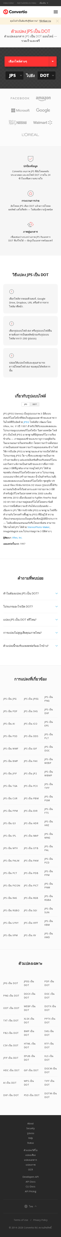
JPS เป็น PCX (31, 785)
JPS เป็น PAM (31, 860)
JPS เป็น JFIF (10, 773)
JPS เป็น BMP (10, 761)
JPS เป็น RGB (31, 897)
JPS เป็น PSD (10, 736)
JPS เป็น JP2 (30, 773)
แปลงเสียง (30, 1154)
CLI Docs (30, 1186)
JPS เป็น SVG (31, 711)
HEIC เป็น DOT (11, 1070)
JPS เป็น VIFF (31, 922)
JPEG (26, 422)
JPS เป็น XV (30, 935)
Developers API (30, 1176)
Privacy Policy (40, 1219)
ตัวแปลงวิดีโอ (30, 1150)
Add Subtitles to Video (26, 3)
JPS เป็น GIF (30, 748)
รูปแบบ (30, 1133)
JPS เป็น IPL (9, 835)
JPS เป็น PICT (31, 885)
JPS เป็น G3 (9, 823)
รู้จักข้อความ (45, 20)
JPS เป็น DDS (31, 736)
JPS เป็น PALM (11, 860)
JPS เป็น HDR (31, 823)
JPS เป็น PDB (31, 873)
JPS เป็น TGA (10, 785)
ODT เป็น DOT (11, 1008)
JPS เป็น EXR (31, 810)
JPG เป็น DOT (10, 983)
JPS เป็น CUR (10, 798)
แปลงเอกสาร (30, 1159)
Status (30, 1142)
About (30, 1123)
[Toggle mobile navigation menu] (56, 12)
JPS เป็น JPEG (31, 698)
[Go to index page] (15, 11)
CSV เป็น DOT (11, 1045)
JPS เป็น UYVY (10, 922)
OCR (30, 1169)
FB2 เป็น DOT (11, 1032)
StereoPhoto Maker (38, 527)
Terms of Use (21, 1219)
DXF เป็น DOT (11, 1095)
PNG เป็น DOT (11, 995)
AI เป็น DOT (9, 1082)
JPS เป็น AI (9, 723)
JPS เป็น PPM (10, 810)
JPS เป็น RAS (10, 897)
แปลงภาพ (30, 1164)
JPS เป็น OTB (31, 848)
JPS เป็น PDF (10, 711)
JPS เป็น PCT (10, 873)
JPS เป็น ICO (30, 723)
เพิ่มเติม (42, 3)
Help (30, 1138)
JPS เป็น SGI (30, 910)
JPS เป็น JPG (10, 698)
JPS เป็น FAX (31, 761)
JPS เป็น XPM (10, 935)
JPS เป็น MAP (31, 835)
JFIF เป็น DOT (10, 1057)
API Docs (30, 1181)
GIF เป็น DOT (31, 1070)
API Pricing (30, 1191)
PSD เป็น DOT (32, 1095)
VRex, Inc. (17, 537)
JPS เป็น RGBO (11, 910)
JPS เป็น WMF (10, 748)
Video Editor (8, 3)
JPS (25, 404)
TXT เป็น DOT (11, 1020)
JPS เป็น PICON (11, 885)
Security (30, 1128)
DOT (35, 404)
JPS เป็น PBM (31, 798)
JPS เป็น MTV (10, 848)
